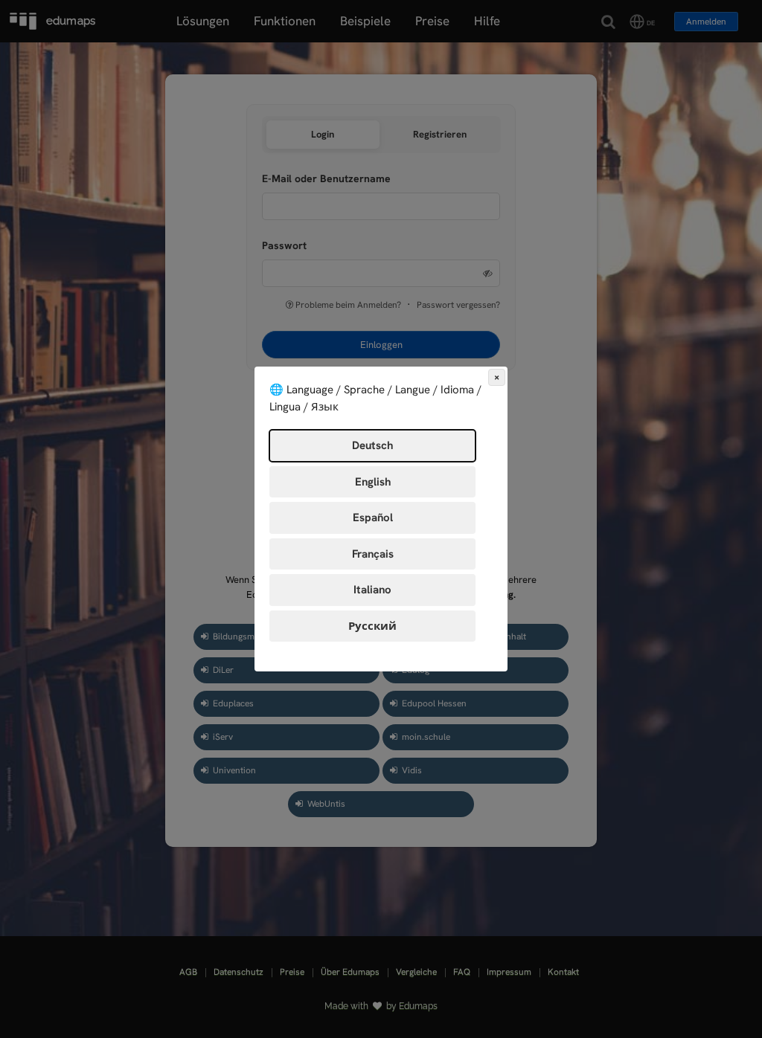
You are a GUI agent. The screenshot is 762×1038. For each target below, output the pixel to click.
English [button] (373, 481)
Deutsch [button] (372, 445)
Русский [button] (372, 626)
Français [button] (373, 554)
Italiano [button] (372, 589)
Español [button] (373, 517)
